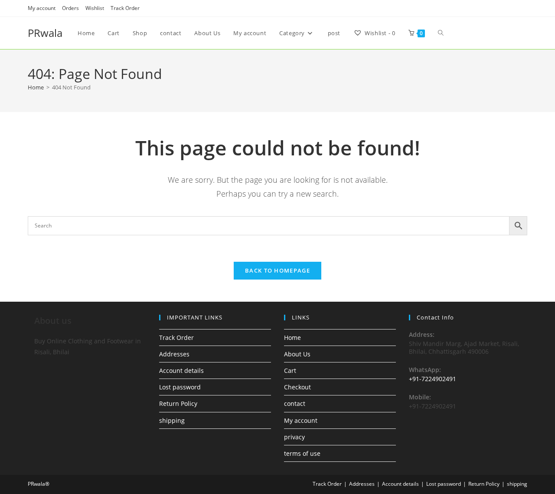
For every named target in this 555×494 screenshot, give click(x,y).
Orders (70, 8)
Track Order (125, 8)
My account (42, 8)
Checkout (297, 387)
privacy (294, 437)
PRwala (45, 33)
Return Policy (178, 403)
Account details (181, 370)
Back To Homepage (277, 270)
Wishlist (94, 8)
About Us (297, 354)
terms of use (302, 453)
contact (294, 403)
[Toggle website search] (440, 33)
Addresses (174, 354)
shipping (172, 420)
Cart (290, 370)
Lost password (180, 387)
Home (292, 337)
